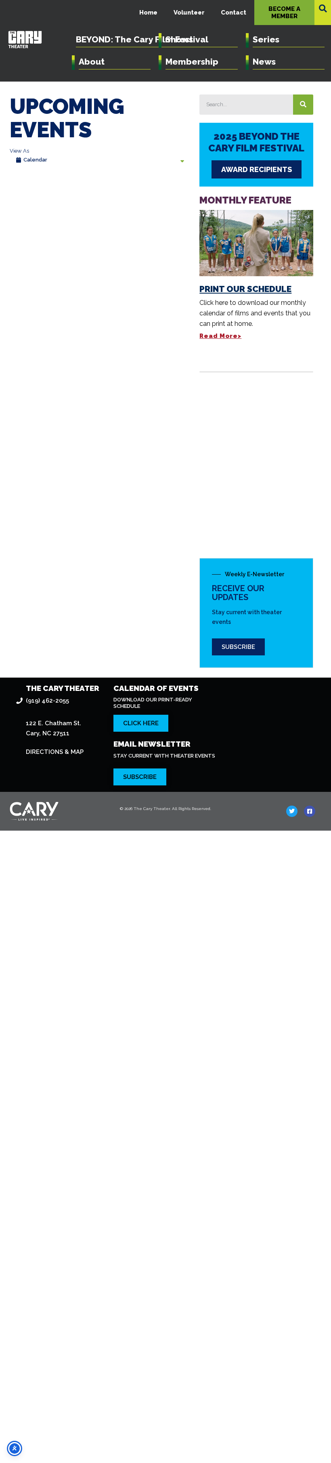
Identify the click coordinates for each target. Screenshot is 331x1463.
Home (148, 12)
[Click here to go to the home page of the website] (58, 811)
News (264, 62)
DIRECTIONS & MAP (55, 752)
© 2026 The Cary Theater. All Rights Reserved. (165, 808)
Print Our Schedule (245, 289)
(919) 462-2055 (47, 700)
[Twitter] (291, 811)
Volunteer (189, 12)
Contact (233, 12)
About (92, 62)
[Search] (303, 104)
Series (266, 39)
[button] (323, 8)
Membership (192, 62)
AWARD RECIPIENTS (256, 169)
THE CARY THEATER (62, 688)
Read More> (220, 336)
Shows (179, 39)
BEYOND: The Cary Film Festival (142, 39)
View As (19, 151)
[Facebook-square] (309, 811)
